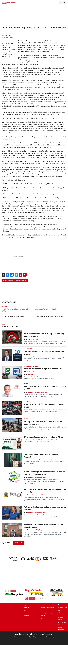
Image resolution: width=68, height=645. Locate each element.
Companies (5, 306)
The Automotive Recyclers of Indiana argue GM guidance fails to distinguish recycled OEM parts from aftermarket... (43, 377)
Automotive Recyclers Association (13, 316)
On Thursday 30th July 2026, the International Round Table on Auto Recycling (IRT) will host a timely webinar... (44, 441)
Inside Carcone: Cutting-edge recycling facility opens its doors (43, 525)
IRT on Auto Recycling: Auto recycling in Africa (43, 437)
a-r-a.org (16, 237)
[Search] (60, 2)
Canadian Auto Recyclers (31, 331)
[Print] (3, 275)
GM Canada (30, 374)
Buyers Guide (38, 306)
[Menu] (64, 2)
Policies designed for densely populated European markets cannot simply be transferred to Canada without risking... (43, 395)
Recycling (37, 314)
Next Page (18, 543)
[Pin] (20, 275)
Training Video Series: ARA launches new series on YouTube (45, 508)
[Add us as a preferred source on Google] (25, 275)
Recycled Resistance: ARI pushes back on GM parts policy (43, 370)
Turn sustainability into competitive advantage (44, 351)
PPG (28, 354)
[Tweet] (16, 275)
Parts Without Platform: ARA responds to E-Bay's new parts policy (44, 334)
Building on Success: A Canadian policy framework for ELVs (45, 387)
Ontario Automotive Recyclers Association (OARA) (15, 310)
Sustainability (28, 349)
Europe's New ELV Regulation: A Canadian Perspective (41, 455)
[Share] (7, 275)
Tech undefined (6, 35)
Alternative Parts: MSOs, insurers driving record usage (44, 405)
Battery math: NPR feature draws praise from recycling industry (43, 422)
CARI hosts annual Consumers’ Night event (49, 316)
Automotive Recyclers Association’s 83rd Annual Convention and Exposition (44, 472)
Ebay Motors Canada (33, 339)
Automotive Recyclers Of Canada (45, 309)
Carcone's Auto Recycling (34, 530)
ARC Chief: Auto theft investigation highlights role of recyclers (45, 490)
